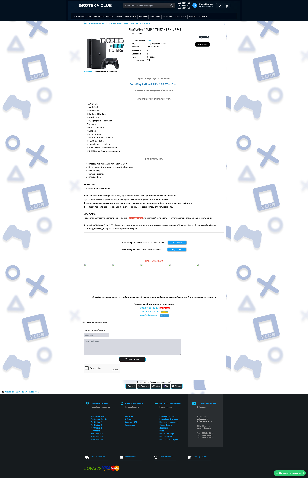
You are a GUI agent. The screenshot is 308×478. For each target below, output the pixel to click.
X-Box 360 (129, 416)
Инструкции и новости (168, 422)
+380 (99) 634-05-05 (149, 308)
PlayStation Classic (99, 419)
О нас (161, 431)
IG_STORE (177, 242)
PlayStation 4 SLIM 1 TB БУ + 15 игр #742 (134, 23)
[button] (290, 473)
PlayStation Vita (97, 416)
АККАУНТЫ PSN (130, 16)
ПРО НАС (192, 16)
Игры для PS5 (97, 439)
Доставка (163, 428)
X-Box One (129, 419)
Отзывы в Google (166, 434)
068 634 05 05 (184, 3)
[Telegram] (194, 5)
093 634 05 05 (184, 5)
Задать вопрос (134, 359)
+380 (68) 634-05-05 (149, 315)
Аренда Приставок (167, 416)
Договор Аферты (200, 457)
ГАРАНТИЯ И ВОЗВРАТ (100, 404)
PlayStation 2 (96, 422)
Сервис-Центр (165, 425)
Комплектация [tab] (99, 72)
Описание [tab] (88, 72)
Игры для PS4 (97, 436)
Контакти (203, 16)
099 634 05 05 (184, 8)
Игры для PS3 (97, 434)
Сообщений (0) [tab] (113, 72)
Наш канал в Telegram (168, 439)
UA (220, 6)
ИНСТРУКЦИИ (155, 16)
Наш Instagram (165, 436)
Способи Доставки (98, 457)
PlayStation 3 (96, 425)
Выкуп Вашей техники (168, 419)
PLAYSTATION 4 (108, 23)
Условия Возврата (166, 457)
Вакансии (168, 16)
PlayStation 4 (96, 428)
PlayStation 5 (96, 431)
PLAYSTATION (94, 23)
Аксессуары (130, 425)
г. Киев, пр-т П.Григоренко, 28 (204, 420)
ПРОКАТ (119, 16)
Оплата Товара (130, 457)
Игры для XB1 (131, 422)
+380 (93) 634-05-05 (150, 312)
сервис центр (180, 16)
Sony (149, 40)
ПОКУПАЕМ (143, 16)
